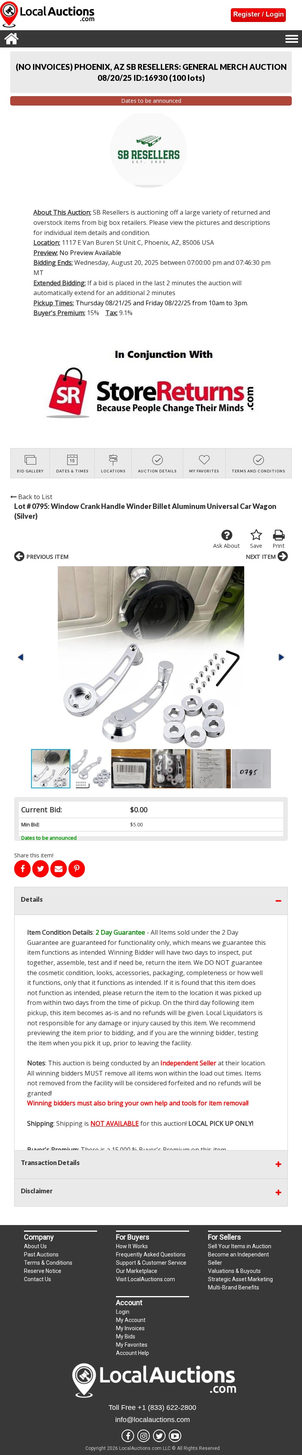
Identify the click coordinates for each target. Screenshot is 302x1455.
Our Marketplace (136, 1271)
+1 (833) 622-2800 (167, 1407)
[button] (151, 657)
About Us (35, 1246)
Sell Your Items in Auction (239, 1246)
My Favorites (131, 1345)
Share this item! (33, 855)
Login (122, 1312)
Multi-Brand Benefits (233, 1287)
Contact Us (37, 1279)
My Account (130, 1320)
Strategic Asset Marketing (240, 1279)
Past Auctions (41, 1254)
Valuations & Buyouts (234, 1271)
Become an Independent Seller (238, 1258)
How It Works (132, 1246)
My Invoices (130, 1328)
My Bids (125, 1336)
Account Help (132, 1353)
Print (279, 545)
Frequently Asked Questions (151, 1254)
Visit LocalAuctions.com (145, 1279)
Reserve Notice (42, 1271)
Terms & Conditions (48, 1263)
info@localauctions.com (152, 1420)
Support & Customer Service (151, 1263)
